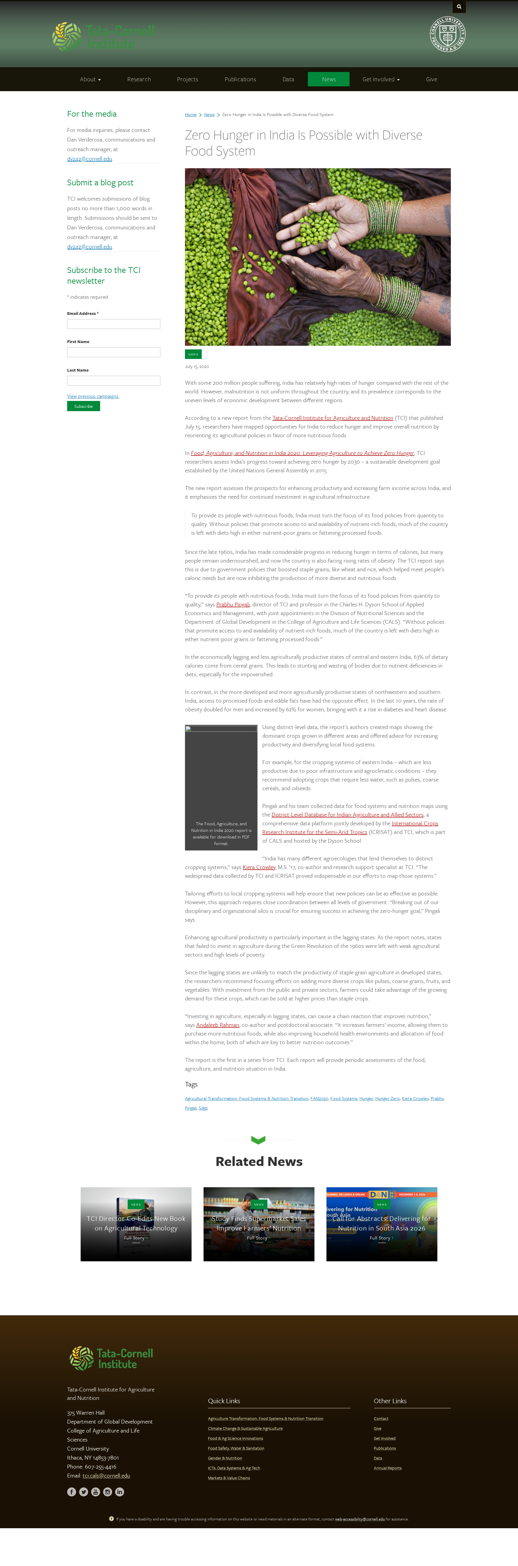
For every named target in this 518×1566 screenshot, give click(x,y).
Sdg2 (203, 1107)
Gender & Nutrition (225, 1458)
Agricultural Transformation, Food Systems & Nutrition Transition (246, 1098)
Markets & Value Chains (229, 1478)
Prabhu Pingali (233, 604)
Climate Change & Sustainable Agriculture (245, 1428)
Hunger (366, 1098)
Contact (381, 1418)
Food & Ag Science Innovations (235, 1438)
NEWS (193, 354)
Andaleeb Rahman (217, 1025)
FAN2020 (319, 1098)
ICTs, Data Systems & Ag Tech (234, 1468)
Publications (385, 1448)
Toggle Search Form (459, 6)
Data (378, 1458)
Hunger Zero (387, 1098)
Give (377, 1428)
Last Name (78, 370)
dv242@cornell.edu (89, 158)
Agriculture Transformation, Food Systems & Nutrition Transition (265, 1418)
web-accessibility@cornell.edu (360, 1519)
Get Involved (385, 1438)
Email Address (83, 313)
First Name (78, 341)
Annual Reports (388, 1468)
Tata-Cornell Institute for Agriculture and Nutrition (332, 418)
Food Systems (343, 1098)
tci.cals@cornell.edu (106, 1475)
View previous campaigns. (93, 396)
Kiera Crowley (259, 867)
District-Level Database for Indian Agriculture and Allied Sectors (348, 814)
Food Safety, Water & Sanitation (236, 1448)
